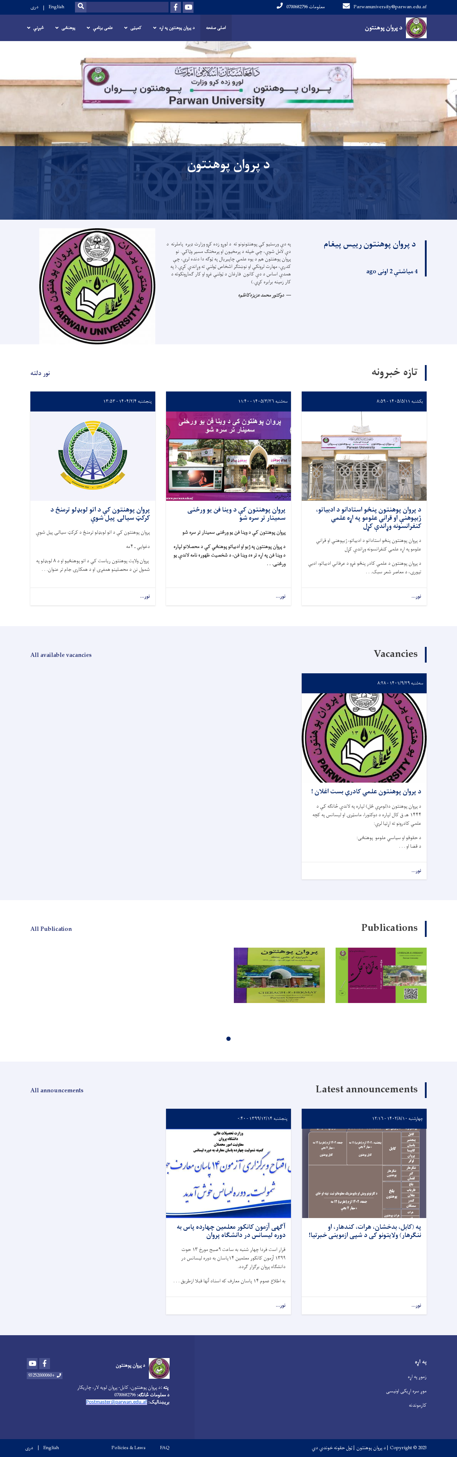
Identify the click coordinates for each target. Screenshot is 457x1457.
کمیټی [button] (136, 28)
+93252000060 (41, 1375)
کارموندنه (418, 1405)
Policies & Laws (128, 1448)
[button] (228, 1039)
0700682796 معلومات (305, 7)
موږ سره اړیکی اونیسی (406, 1391)
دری (34, 7)
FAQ (165, 1448)
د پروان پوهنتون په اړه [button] (177, 28)
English (56, 7)
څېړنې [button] (38, 28)
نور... (416, 596)
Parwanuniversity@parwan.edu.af (390, 7)
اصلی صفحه (216, 28)
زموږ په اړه (417, 1376)
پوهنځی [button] (68, 28)
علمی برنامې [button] (103, 28)
